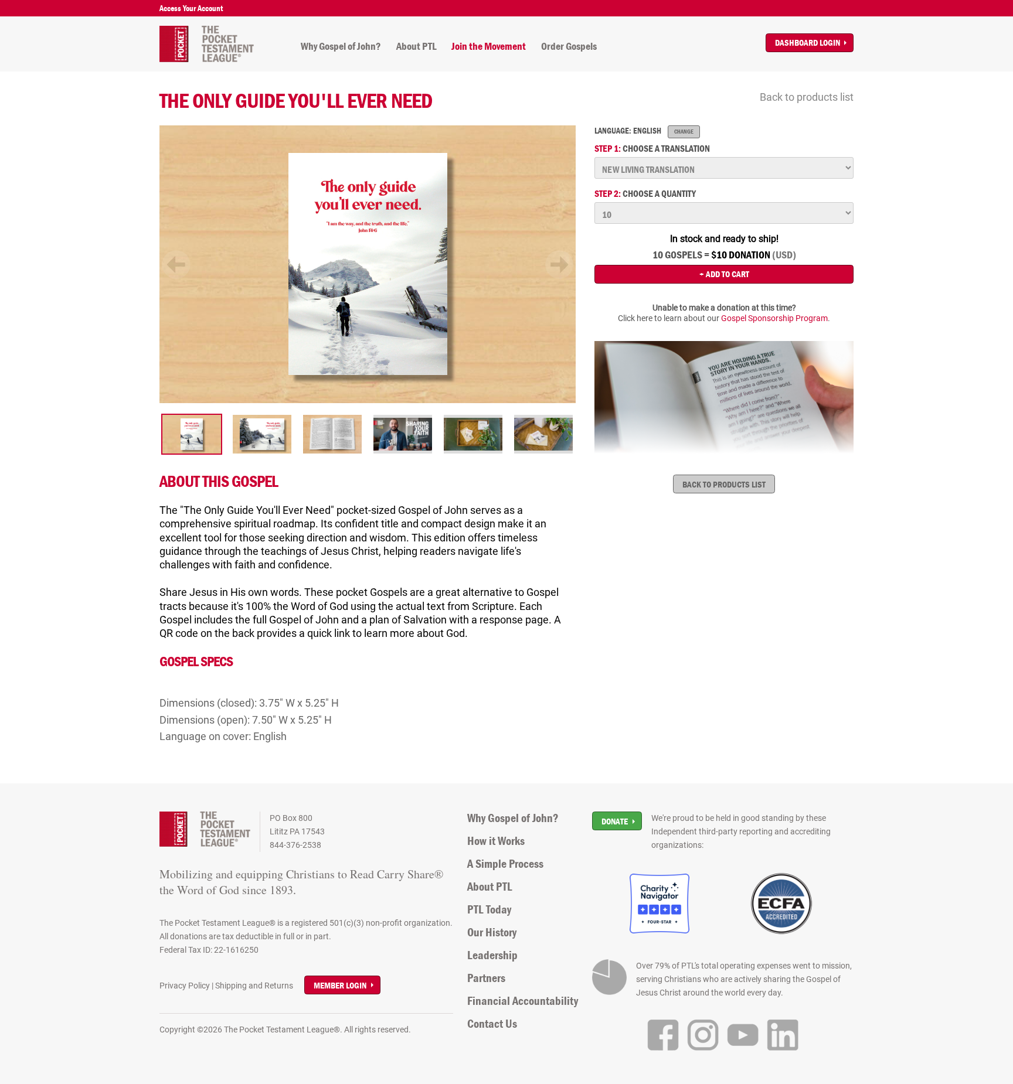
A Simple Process (505, 863)
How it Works (496, 840)
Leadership (492, 955)
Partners (486, 977)
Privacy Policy (184, 985)
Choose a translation (652, 149)
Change (684, 131)
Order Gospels (569, 46)
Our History (491, 932)
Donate (614, 821)
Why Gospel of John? (341, 46)
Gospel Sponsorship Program (774, 318)
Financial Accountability (522, 1000)
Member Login (340, 985)
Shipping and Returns (254, 985)
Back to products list (807, 97)
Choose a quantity (645, 194)
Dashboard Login (807, 42)
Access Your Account (191, 8)
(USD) (784, 255)
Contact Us (492, 1023)
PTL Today (489, 909)
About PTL (416, 46)
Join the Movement (488, 46)
